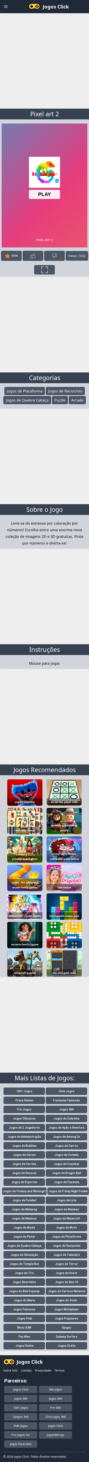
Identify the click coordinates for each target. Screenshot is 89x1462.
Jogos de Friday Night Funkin (68, 1191)
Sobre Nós (10, 1370)
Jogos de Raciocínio (65, 391)
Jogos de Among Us (66, 1136)
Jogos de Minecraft (66, 1218)
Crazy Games (24, 1100)
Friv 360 (55, 1408)
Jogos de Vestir (66, 1273)
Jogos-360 (55, 1398)
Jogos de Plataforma (24, 391)
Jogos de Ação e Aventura (66, 1127)
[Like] (33, 256)
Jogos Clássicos (24, 1118)
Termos (59, 1370)
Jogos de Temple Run (24, 1264)
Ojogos (66, 1327)
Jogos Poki (24, 1318)
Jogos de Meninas (66, 1209)
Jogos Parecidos (21, 1444)
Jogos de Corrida (24, 1164)
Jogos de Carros (66, 1145)
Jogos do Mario (24, 1300)
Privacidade (43, 1370)
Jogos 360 (66, 1109)
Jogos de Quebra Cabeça (27, 400)
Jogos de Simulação (24, 1254)
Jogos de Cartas (24, 1155)
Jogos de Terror (66, 1264)
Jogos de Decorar (24, 1173)
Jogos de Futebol (24, 1200)
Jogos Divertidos (24, 1282)
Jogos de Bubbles (24, 1145)
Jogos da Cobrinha (66, 1118)
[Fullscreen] (44, 270)
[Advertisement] (44, 60)
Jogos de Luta (66, 1200)
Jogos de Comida (66, 1155)
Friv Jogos (24, 1109)
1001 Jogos (24, 1091)
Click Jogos (67, 1091)
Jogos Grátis (67, 1345)
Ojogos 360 (21, 1417)
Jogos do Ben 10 (66, 1282)
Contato (26, 1370)
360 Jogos (55, 1389)
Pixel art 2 (44, 114)
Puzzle (59, 400)
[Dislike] (54, 256)
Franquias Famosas (66, 1100)
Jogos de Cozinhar (66, 1164)
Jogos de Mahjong (24, 1209)
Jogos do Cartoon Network (66, 1291)
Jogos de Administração (24, 1136)
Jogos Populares (66, 1318)
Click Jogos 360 (55, 1417)
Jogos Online (24, 1345)
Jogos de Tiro (24, 1273)
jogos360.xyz (55, 1435)
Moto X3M (24, 1327)
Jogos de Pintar (24, 1236)
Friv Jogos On (21, 1435)
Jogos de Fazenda (66, 1182)
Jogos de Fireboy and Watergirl (24, 1191)
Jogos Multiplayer (66, 1309)
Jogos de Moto (66, 1227)
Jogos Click (20, 1389)
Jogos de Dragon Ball (66, 1173)
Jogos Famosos (24, 1309)
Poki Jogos (21, 1426)
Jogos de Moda (24, 1227)
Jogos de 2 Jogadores (24, 1127)
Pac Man (24, 1336)
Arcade (77, 400)
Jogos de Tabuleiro (66, 1254)
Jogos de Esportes (24, 1182)
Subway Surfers (66, 1336)
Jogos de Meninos (24, 1218)
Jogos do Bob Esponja (24, 1291)
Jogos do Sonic (66, 1300)
